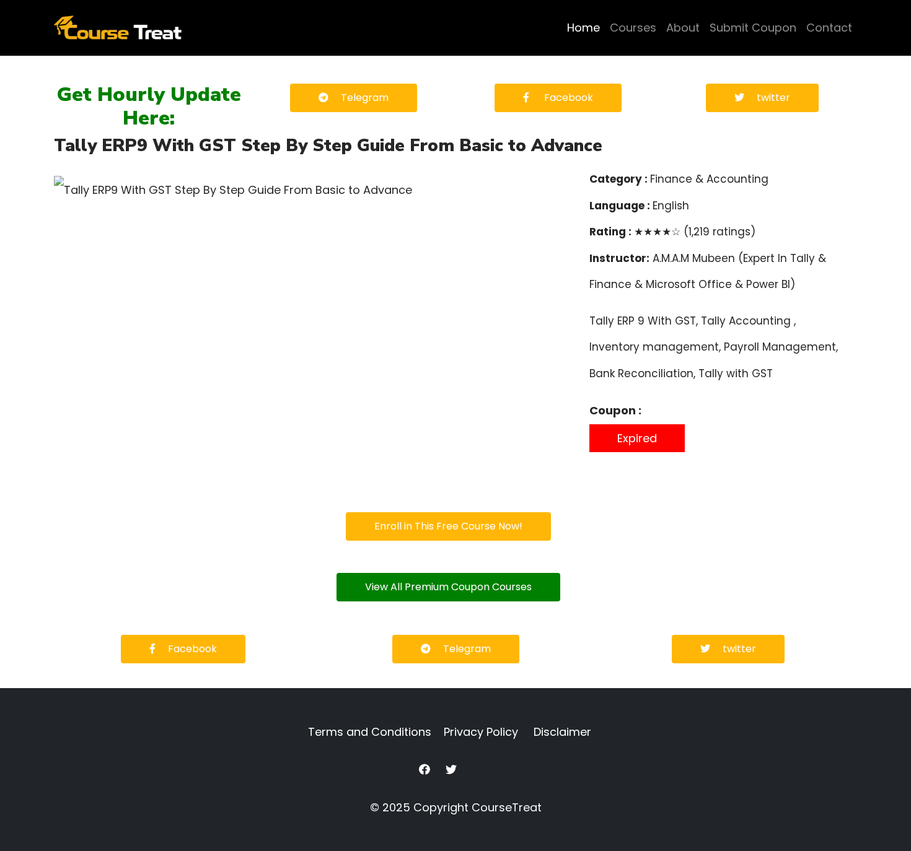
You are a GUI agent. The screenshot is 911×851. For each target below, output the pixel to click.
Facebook (567, 97)
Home (583, 27)
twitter (773, 97)
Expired (637, 438)
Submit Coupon (753, 27)
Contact (829, 27)
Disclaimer (562, 732)
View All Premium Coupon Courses (448, 587)
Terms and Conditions (369, 732)
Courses (633, 27)
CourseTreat (507, 807)
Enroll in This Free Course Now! (448, 526)
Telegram (365, 97)
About (683, 27)
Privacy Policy (481, 732)
